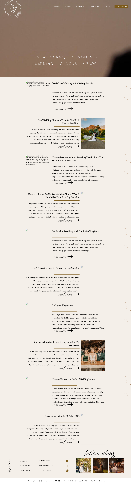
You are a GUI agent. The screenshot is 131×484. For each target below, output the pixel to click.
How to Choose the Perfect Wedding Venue (73, 379)
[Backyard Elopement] (70, 330)
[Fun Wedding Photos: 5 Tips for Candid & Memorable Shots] (77, 146)
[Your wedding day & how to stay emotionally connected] (77, 368)
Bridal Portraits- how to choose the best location (55, 268)
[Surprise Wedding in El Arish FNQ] (77, 442)
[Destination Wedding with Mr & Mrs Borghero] (70, 256)
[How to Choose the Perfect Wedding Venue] (70, 404)
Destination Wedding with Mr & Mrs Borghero (75, 231)
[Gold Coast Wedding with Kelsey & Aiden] (70, 108)
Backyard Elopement (62, 305)
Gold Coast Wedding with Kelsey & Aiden (73, 83)
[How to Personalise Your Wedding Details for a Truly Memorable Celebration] (70, 182)
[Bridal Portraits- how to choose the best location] (77, 294)
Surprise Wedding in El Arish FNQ (62, 416)
